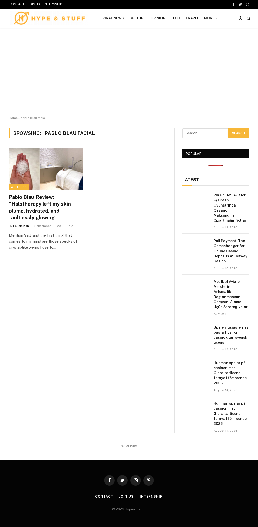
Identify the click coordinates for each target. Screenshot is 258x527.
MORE (209, 18)
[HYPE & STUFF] (49, 18)
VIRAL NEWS (113, 18)
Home (13, 118)
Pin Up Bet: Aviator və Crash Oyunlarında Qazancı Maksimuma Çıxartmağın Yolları (230, 207)
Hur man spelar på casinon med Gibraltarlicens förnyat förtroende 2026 (230, 373)
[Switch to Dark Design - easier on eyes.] (240, 18)
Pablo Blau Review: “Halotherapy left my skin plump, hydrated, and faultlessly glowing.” (40, 207)
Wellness (19, 187)
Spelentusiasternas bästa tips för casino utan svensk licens (231, 334)
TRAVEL (192, 18)
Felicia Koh (21, 226)
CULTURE (137, 18)
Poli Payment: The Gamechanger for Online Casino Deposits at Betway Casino (230, 251)
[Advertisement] (129, 72)
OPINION (158, 18)
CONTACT (17, 4)
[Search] (248, 18)
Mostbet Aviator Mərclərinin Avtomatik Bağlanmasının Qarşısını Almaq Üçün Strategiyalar (231, 294)
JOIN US (34, 4)
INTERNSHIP (53, 4)
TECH (175, 18)
